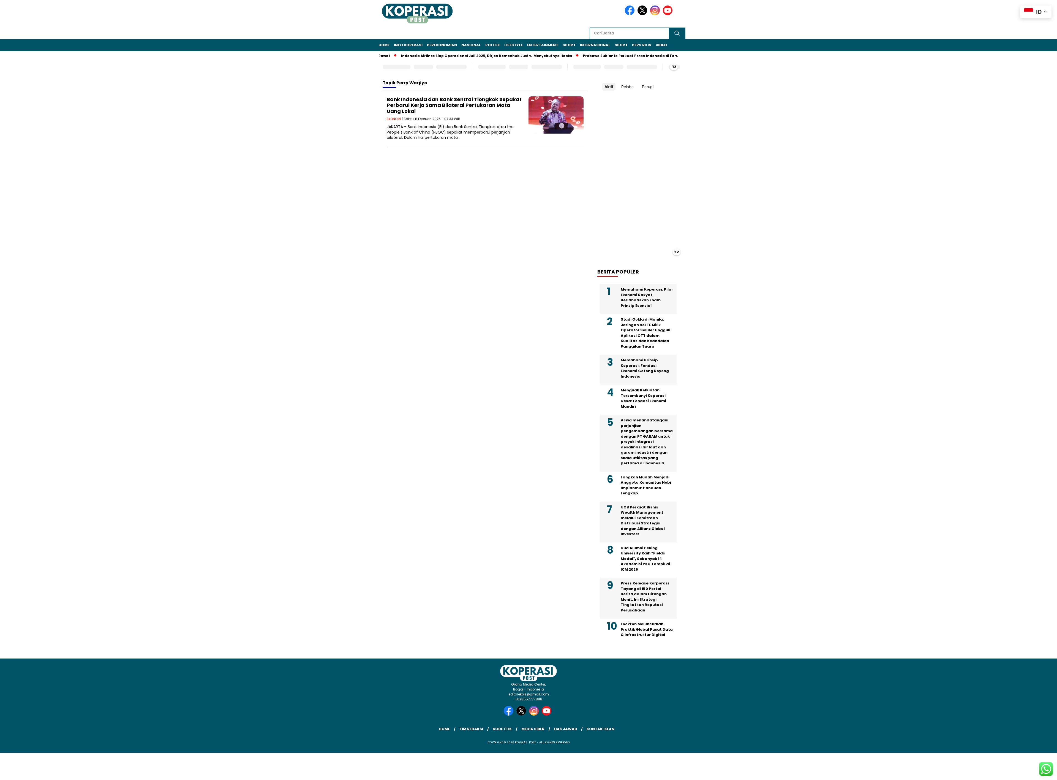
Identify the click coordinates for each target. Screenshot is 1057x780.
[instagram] (656, 14)
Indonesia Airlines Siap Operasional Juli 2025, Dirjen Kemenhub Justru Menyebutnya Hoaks (468, 55)
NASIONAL (471, 45)
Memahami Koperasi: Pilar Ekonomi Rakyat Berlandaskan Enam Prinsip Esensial (647, 297)
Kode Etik (502, 729)
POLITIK (492, 45)
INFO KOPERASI (408, 45)
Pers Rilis (641, 45)
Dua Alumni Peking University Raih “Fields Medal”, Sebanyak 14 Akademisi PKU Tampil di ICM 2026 (645, 558)
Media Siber (532, 729)
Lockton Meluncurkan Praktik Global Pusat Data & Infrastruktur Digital (647, 629)
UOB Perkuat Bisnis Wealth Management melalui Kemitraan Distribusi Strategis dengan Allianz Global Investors (643, 521)
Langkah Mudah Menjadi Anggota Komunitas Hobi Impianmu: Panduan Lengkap (646, 485)
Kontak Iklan (600, 729)
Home (383, 45)
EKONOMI (394, 119)
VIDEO (661, 45)
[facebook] (630, 14)
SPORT (569, 45)
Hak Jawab (565, 729)
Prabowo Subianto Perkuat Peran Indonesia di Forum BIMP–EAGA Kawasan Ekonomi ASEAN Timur (656, 55)
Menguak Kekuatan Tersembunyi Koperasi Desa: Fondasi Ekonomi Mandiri (643, 398)
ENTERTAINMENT (542, 45)
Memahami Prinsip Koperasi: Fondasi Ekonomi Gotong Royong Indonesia (645, 368)
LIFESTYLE (513, 45)
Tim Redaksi (471, 729)
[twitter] (643, 14)
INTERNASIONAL (595, 45)
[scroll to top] (1021, 771)
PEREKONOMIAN (442, 45)
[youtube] (668, 14)
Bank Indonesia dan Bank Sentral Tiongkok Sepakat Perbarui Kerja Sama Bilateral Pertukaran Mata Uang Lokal (454, 105)
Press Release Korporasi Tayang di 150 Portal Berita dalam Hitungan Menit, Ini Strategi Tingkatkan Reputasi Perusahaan (645, 597)
